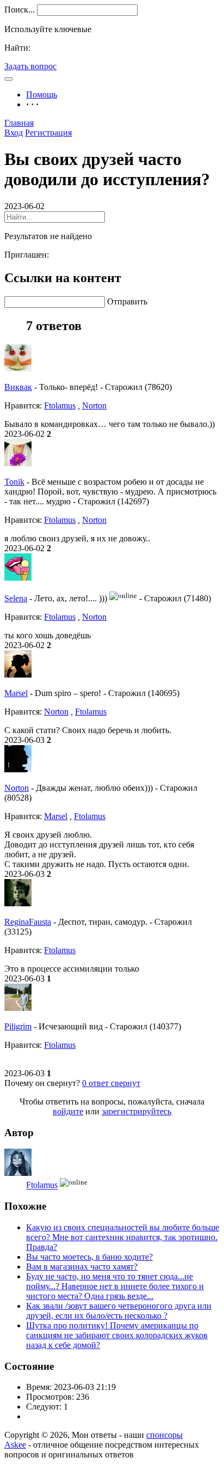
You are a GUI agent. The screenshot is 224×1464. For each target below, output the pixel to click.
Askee (15, 1444)
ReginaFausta (27, 921)
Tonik (14, 481)
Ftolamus (60, 405)
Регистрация (48, 132)
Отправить (127, 301)
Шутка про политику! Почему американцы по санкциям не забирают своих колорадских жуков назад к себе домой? (117, 1335)
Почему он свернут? (42, 1083)
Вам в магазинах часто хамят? (82, 1266)
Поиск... (19, 9)
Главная (19, 122)
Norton (94, 405)
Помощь (41, 94)
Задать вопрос (30, 66)
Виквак (18, 387)
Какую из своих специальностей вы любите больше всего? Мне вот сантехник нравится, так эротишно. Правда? (122, 1237)
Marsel (16, 693)
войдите (68, 1111)
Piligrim (18, 1026)
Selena (15, 598)
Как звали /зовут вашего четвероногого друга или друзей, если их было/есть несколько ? (118, 1310)
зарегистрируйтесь (136, 1111)
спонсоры (164, 1434)
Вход (13, 132)
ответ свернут (111, 1083)
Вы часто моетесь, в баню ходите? (89, 1256)
